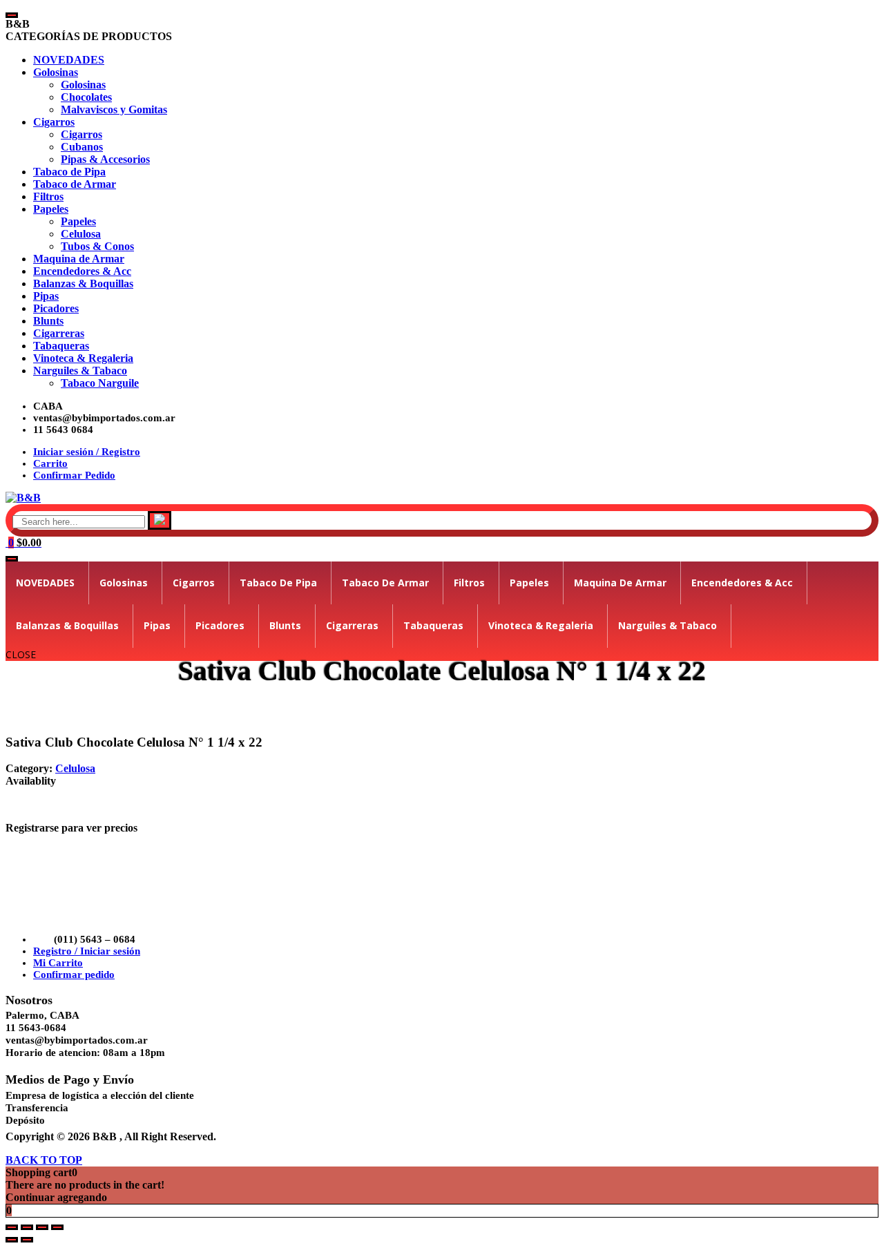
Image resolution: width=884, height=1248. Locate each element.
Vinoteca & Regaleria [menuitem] (83, 358)
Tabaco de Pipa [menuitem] (69, 171)
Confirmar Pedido (74, 475)
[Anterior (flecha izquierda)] (12, 1239)
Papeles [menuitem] (50, 209)
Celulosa (75, 768)
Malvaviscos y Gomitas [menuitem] (114, 109)
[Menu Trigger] (12, 15)
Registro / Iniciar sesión (86, 951)
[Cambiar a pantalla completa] (27, 1227)
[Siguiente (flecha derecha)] (27, 1239)
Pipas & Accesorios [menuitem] (105, 159)
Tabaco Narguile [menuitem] (100, 383)
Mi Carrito (58, 962)
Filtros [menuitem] (48, 196)
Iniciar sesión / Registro (86, 451)
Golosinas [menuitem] (55, 72)
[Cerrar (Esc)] (57, 1227)
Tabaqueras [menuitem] (61, 346)
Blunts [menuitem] (48, 321)
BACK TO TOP (44, 1160)
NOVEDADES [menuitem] (68, 60)
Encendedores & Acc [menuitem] (82, 271)
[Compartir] (42, 1227)
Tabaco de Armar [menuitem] (74, 184)
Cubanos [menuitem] (82, 147)
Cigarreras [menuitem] (58, 333)
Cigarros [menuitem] (54, 122)
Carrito (50, 463)
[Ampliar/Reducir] (12, 1227)
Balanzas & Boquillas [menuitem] (83, 283)
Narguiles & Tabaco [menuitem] (80, 370)
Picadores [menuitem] (56, 308)
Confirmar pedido (74, 974)
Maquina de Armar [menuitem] (78, 259)
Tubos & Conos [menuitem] (97, 246)
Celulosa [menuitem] (81, 234)
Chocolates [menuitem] (86, 97)
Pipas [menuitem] (46, 296)
